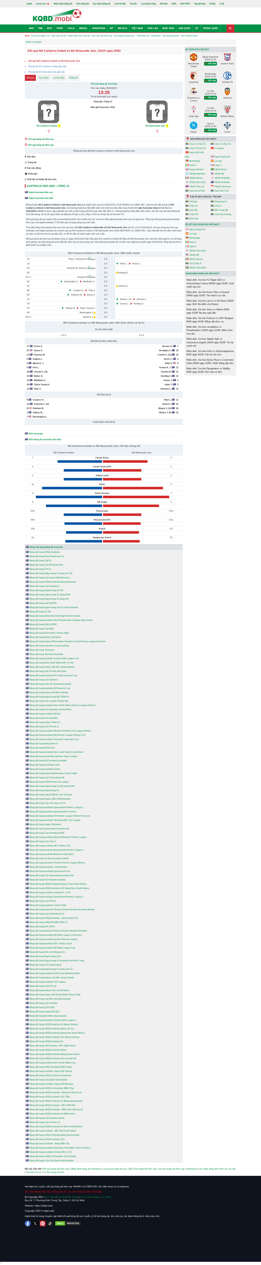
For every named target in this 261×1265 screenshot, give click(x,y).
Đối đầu (164, 3)
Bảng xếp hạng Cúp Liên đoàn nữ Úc (47, 803)
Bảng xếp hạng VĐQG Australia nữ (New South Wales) (55, 1126)
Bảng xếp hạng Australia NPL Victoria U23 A (50, 943)
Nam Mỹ (193, 210)
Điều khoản (72, 1197)
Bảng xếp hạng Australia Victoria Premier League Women (57, 862)
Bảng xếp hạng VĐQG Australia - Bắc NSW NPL (52, 1105)
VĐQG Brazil (220, 169)
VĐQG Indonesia (222, 186)
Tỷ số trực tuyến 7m (40, 36)
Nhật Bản (168, 28)
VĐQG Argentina (197, 174)
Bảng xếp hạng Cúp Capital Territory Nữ (48, 701)
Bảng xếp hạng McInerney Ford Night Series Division (55, 616)
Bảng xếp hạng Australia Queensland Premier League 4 (56, 850)
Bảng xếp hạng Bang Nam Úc (43, 743)
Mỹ (111, 28)
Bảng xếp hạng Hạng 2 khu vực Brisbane (49, 990)
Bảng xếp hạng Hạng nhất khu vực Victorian (50, 794)
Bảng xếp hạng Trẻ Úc (40, 569)
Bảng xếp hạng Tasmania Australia (46, 654)
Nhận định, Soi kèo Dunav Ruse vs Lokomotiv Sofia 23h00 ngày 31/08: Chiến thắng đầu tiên (210, 361)
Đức (49, 28)
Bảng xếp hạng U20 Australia (43, 718)
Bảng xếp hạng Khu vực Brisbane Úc (47, 952)
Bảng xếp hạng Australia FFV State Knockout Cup (53, 675)
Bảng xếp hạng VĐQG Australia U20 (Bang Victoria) (54, 1037)
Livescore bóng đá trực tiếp (118, 1168)
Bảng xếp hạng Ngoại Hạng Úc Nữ (46, 590)
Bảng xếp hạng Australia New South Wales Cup (52, 1062)
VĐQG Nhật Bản (222, 178)
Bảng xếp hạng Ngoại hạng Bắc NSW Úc (49, 697)
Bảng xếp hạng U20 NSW (41, 1007)
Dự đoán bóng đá (101, 3)
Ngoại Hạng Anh (222, 156)
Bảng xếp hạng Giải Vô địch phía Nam (47, 671)
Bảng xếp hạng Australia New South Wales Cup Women (56, 752)
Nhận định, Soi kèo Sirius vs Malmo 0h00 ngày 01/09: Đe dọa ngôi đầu (207, 311)
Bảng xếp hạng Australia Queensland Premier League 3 (56, 897)
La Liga (218, 161)
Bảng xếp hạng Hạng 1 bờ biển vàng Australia (51, 977)
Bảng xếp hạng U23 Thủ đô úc (44, 726)
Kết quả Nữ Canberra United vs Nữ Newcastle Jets (54, 61)
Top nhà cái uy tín (35, 1172)
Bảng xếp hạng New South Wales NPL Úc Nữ (51, 662)
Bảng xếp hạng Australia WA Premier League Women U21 (57, 735)
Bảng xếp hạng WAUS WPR (43, 624)
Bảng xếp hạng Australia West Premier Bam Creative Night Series (61, 620)
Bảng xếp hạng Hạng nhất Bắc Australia (48, 692)
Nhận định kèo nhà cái (79, 36)
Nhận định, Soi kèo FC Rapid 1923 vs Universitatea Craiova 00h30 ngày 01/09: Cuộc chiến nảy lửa (210, 283)
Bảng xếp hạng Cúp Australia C (44, 586)
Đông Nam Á (220, 201)
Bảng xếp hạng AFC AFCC (42, 926)
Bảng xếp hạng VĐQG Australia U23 (46, 1139)
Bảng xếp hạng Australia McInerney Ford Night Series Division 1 (60, 1148)
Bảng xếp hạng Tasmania (41, 650)
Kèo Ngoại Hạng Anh (124, 36)
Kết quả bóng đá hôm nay (56, 1168)
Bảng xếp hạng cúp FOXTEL (43, 603)
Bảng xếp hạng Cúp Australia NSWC (47, 833)
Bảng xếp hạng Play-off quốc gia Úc (46, 556)
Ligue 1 (218, 165)
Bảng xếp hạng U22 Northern (43, 680)
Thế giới (193, 201)
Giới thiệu (50, 1197)
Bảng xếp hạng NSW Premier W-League (49, 782)
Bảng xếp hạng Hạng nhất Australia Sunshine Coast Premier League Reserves (67, 641)
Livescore (41, 3)
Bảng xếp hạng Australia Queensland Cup (49, 871)
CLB (222, 3)
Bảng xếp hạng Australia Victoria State (47, 905)
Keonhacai (192, 1168)
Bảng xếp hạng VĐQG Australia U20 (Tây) (49, 1097)
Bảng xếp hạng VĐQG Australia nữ (46, 1041)
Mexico (122, 28)
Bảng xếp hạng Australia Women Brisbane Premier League (57, 837)
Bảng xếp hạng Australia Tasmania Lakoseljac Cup (54, 739)
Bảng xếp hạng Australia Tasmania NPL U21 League (54, 820)
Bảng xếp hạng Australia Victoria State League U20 (54, 658)
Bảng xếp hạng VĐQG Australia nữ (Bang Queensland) (56, 1101)
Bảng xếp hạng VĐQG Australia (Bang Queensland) (54, 1054)
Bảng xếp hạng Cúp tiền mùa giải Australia (50, 999)
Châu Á (218, 206)
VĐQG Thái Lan (197, 186)
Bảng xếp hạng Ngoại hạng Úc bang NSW (49, 594)
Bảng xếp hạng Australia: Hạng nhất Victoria (50, 1071)
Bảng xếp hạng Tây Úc (40, 560)
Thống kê (73, 78)
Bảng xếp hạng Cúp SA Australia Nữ (46, 777)
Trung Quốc (210, 28)
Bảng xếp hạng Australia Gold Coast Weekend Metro (54, 973)
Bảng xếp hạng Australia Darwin (45, 769)
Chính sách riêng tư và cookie (95, 1197)
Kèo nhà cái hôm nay (102, 36)
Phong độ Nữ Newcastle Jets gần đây (46, 72)
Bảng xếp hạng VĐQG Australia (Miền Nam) (50, 1067)
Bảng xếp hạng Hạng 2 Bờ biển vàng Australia (51, 667)
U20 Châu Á (195, 263)
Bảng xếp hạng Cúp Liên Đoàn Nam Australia (51, 1160)
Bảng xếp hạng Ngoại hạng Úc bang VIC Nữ (50, 573)
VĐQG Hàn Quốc (197, 182)
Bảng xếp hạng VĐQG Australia (44, 552)
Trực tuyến (44, 78)
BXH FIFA (185, 3)
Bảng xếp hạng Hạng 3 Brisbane (45, 824)
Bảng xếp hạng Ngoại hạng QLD (45, 956)
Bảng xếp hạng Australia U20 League (47, 982)
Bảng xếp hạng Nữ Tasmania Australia (48, 760)
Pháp (60, 28)
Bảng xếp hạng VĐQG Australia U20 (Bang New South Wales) (59, 888)
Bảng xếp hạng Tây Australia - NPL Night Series (52, 1045)
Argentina (98, 28)
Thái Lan (152, 28)
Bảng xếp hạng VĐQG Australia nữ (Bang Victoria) (53, 1024)
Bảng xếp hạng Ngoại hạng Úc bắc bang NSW (51, 786)
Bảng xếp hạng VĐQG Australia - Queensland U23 (53, 918)
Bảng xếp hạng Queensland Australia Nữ (49, 828)
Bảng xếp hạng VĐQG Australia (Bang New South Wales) (57, 1033)
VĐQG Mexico (196, 178)
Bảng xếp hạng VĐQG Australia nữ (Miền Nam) (52, 1114)
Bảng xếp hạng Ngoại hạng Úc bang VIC (49, 599)
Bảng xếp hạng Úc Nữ (40, 611)
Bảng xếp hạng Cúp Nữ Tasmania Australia (50, 684)
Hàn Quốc (184, 28)
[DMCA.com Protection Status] (68, 1223)
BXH (174, 3)
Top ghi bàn (199, 3)
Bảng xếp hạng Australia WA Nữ (44, 714)
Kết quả (30, 78)
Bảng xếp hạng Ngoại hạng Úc (44, 790)
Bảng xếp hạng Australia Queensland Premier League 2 (56, 807)
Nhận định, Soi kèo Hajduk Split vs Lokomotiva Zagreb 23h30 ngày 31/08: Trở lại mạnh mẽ (209, 342)
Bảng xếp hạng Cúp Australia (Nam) (46, 1118)
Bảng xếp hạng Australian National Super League (53, 756)
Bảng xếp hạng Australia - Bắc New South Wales (52, 1131)
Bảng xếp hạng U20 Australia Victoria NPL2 (50, 709)
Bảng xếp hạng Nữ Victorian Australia (47, 879)
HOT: (27, 36)
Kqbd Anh (156, 36)
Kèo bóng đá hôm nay (145, 1168)
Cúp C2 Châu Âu (222, 144)
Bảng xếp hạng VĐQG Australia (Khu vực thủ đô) (52, 1058)
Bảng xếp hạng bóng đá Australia (46, 547)
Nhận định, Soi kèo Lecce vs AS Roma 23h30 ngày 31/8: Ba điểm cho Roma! (209, 302)
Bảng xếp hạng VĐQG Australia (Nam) (47, 1050)
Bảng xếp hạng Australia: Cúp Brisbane (48, 867)
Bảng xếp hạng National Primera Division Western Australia (58, 931)
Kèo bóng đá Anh (171, 36)
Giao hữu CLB (221, 191)
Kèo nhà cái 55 (58, 36)
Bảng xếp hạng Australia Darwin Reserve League (53, 939)
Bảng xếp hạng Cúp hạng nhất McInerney (49, 577)
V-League (219, 148)
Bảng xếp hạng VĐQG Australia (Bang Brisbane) (52, 582)
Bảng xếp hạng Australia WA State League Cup (52, 948)
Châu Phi (193, 214)
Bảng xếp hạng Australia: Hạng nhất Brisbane (51, 1084)
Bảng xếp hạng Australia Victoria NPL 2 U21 (50, 1152)
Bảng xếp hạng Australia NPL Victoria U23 (49, 845)
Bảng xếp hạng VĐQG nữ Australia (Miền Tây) (51, 1088)
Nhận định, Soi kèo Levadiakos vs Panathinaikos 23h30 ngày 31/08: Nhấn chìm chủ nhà (209, 330)
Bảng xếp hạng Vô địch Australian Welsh (49, 858)
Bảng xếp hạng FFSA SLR (42, 748)
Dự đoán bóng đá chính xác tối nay (217, 1168)
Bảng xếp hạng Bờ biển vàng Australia (48, 1016)
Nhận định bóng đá (63, 3)
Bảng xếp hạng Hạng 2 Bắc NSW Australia (49, 799)
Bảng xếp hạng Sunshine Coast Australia (49, 645)
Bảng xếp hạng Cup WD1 (41, 628)
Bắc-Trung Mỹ (221, 210)
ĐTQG (213, 3)
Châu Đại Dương (222, 214)
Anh (31, 28)
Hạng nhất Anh (196, 169)
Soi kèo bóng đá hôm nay (171, 1168)
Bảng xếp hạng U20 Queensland (45, 965)
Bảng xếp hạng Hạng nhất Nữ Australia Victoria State (55, 994)
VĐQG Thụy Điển (197, 267)
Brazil (83, 28)
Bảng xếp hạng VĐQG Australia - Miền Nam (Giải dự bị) (56, 1109)
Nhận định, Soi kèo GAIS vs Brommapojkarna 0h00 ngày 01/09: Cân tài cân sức (210, 353)
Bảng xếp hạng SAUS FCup (42, 986)
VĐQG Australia (222, 182)
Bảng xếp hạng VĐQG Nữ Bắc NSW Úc (48, 922)
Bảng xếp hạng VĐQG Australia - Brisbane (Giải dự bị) (55, 1092)
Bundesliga (194, 161)
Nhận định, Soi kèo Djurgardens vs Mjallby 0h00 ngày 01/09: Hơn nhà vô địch (208, 370)
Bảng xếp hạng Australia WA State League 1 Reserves (55, 935)
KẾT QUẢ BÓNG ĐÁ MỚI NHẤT (204, 224)
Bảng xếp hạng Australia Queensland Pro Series (52, 811)
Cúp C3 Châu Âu (197, 148)
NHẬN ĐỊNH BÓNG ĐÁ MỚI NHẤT (203, 273)
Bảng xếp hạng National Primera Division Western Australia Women (62, 909)
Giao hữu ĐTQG (197, 191)
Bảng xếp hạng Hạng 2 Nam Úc (44, 722)
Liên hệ (61, 1197)
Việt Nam (137, 28)
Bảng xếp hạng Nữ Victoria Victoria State (49, 633)
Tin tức (133, 3)
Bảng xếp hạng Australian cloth (44, 765)
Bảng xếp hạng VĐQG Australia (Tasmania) (50, 1075)
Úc (196, 28)
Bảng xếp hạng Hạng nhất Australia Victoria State (53, 773)
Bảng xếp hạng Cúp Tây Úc (42, 841)
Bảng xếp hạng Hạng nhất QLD (44, 1011)
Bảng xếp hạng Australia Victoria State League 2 (52, 1020)
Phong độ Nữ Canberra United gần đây (47, 66)
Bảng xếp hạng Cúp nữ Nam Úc (44, 1122)
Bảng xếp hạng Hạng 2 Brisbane (45, 637)
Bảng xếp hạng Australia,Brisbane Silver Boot (51, 854)
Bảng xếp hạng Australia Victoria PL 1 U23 (49, 892)
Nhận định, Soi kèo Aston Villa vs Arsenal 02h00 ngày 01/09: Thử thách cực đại (207, 294)
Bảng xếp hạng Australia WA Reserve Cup (49, 688)
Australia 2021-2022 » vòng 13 (48, 185)
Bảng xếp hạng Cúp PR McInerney (46, 565)
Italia (71, 28)
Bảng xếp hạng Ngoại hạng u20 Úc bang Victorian (53, 607)
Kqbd (29, 3)
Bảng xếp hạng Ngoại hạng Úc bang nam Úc (51, 969)
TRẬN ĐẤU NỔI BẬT (199, 49)
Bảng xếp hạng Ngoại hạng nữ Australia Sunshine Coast (56, 960)
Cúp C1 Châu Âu (197, 144)
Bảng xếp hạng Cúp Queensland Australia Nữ (51, 875)
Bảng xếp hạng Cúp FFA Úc (42, 901)
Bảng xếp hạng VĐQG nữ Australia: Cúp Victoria (52, 1156)
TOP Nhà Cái (143, 36)
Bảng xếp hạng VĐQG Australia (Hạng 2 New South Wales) (58, 884)
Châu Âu (193, 206)
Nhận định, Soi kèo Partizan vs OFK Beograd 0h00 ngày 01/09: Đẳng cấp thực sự (209, 320)
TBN (40, 28)
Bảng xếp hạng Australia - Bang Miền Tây (49, 1143)
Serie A (192, 165)
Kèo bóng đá (82, 3)
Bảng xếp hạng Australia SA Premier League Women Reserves (59, 816)
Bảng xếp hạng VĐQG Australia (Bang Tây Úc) (51, 1028)
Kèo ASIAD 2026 (189, 36)
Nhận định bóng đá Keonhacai (86, 1168)
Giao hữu (193, 218)
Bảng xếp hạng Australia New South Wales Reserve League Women (62, 705)
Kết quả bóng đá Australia (104, 84)
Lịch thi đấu (120, 3)
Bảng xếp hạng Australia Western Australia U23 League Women (60, 731)
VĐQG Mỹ (219, 174)
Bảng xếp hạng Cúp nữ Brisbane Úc (46, 914)
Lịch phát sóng (148, 3)
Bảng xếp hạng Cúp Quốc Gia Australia (48, 1079)
